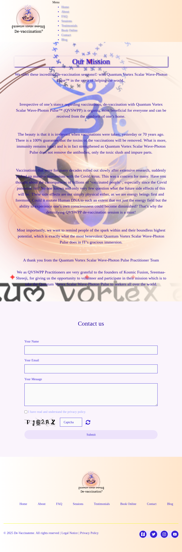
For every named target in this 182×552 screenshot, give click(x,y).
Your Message (33, 379)
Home (65, 7)
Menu (55, 2)
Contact (66, 35)
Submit (91, 434)
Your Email (31, 360)
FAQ (64, 16)
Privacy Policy (89, 533)
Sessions (66, 21)
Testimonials (69, 25)
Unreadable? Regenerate (88, 422)
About (65, 11)
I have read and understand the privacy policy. (57, 412)
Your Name (31, 341)
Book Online (69, 30)
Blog (64, 39)
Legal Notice (69, 533)
